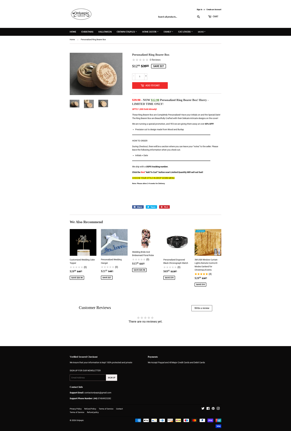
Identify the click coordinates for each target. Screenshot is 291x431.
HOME (73, 31)
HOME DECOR (149, 31)
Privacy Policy (76, 409)
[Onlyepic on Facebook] (208, 409)
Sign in (199, 9)
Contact (119, 409)
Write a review (201, 308)
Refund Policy (90, 409)
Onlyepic (80, 420)
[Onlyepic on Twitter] (202, 409)
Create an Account (213, 9)
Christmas (87, 31)
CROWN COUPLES (126, 31)
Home (72, 39)
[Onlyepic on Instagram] (218, 409)
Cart (215, 16)
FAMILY (167, 31)
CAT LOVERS (184, 31)
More (201, 32)
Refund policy (93, 412)
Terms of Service (106, 409)
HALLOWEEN (105, 31)
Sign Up (111, 378)
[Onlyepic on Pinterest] (213, 409)
